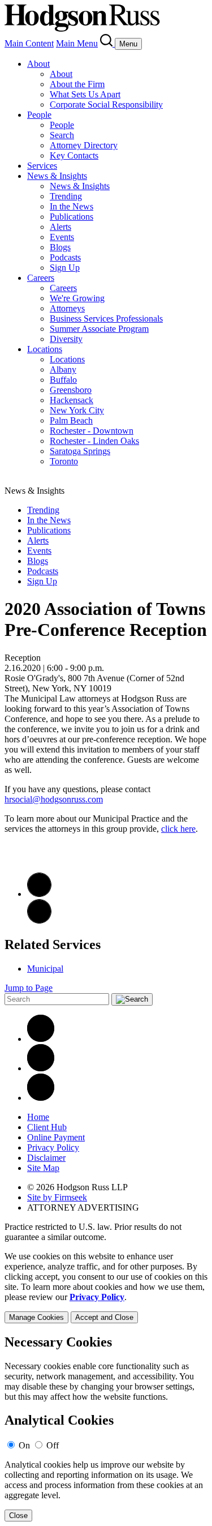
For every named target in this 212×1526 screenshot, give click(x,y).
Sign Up (65, 267)
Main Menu (77, 43)
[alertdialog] (106, 1428)
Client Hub (47, 1127)
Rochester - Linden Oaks (94, 441)
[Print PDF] (39, 894)
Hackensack (71, 400)
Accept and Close (104, 1317)
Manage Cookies (36, 1317)
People (39, 114)
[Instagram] (40, 1097)
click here (178, 828)
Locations (44, 349)
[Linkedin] (40, 1039)
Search (62, 135)
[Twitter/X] (40, 1068)
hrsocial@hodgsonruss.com (54, 799)
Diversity (66, 339)
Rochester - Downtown (91, 430)
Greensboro (71, 390)
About (38, 64)
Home (38, 1117)
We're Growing (77, 298)
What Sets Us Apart (85, 94)
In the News (71, 206)
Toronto (64, 461)
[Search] (107, 43)
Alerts (60, 227)
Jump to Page (29, 988)
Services (42, 165)
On (24, 1445)
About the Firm (77, 84)
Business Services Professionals (106, 318)
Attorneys (67, 308)
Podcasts (65, 257)
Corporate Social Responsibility (106, 104)
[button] (39, 920)
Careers (40, 278)
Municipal (45, 968)
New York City (77, 410)
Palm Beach (71, 420)
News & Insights (57, 176)
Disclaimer (46, 1157)
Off (52, 1445)
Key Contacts (74, 155)
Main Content (29, 43)
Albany (63, 369)
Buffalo (63, 379)
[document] (106, 1428)
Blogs (60, 247)
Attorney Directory (84, 145)
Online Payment (56, 1137)
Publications (71, 216)
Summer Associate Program (99, 329)
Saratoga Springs (80, 451)
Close (18, 1515)
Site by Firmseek (57, 1197)
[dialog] (106, 1287)
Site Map (43, 1168)
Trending (66, 196)
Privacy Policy (53, 1147)
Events (62, 237)
